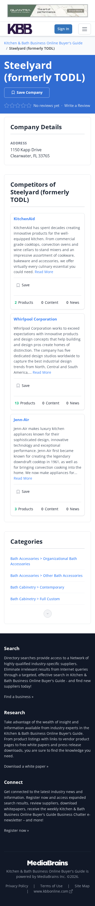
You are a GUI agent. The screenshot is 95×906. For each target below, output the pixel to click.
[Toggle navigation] (84, 29)
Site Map (82, 885)
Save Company (30, 92)
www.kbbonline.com (51, 891)
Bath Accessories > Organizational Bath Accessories (43, 561)
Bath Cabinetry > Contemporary (37, 587)
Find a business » (18, 696)
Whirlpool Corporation (35, 319)
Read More (44, 271)
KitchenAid (24, 218)
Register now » (16, 830)
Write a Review (77, 105)
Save (26, 284)
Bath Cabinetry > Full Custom (35, 598)
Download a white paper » (26, 766)
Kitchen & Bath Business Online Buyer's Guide (43, 43)
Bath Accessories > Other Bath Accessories (46, 575)
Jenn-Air (21, 419)
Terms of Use (51, 885)
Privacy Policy (17, 885)
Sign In (63, 28)
